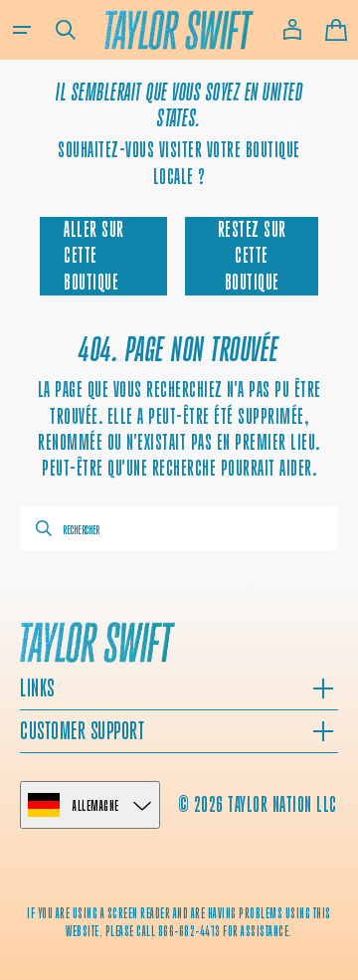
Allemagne (96, 805)
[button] (22, 30)
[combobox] (179, 528)
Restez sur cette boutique (252, 255)
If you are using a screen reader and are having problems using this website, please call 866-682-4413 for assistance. (179, 921)
